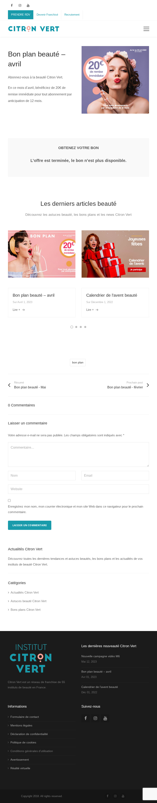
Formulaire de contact (24, 716)
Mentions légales (21, 725)
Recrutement (72, 14)
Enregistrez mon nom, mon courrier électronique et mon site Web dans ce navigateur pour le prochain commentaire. (75, 509)
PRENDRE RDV (20, 14)
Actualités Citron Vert (25, 592)
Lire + (16, 309)
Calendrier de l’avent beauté (111, 295)
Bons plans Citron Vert (25, 609)
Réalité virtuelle (20, 768)
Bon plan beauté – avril (33, 295)
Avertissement (19, 759)
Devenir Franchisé (47, 14)
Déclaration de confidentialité (29, 734)
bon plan (77, 362)
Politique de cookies (23, 742)
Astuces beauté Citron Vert (28, 601)
